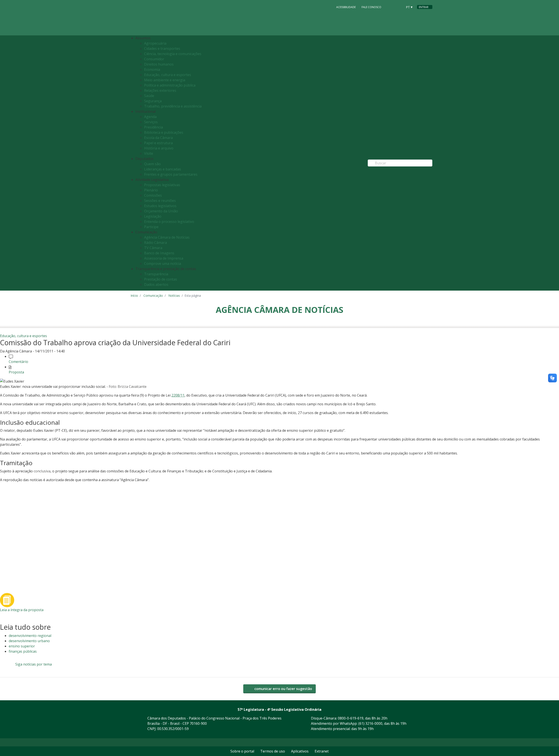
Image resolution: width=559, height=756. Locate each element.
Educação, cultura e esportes (167, 74)
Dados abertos (156, 284)
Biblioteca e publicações (163, 132)
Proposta (16, 372)
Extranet (322, 751)
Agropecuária (155, 43)
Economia (152, 69)
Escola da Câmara (158, 137)
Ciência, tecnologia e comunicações (172, 53)
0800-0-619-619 (350, 718)
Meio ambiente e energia (164, 80)
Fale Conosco (371, 7)
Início (134, 295)
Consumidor (154, 59)
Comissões (153, 195)
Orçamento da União (161, 211)
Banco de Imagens (159, 253)
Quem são (152, 163)
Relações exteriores (160, 90)
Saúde (149, 95)
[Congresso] (390, 6)
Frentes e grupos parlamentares (170, 174)
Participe (151, 226)
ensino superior (22, 646)
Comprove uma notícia (162, 263)
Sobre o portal (242, 751)
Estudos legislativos (160, 205)
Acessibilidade (346, 7)
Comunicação (153, 295)
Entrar (423, 7)
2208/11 (178, 395)
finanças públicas (23, 651)
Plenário (151, 190)
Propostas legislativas (162, 184)
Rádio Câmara (155, 242)
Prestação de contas (160, 279)
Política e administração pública (169, 85)
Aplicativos (300, 751)
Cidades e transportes (162, 48)
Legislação (152, 216)
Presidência (153, 127)
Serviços (151, 122)
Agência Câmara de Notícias (167, 237)
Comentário (18, 361)
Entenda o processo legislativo (169, 221)
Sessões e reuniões (160, 200)
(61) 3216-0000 (370, 723)
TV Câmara (153, 247)
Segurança (153, 101)
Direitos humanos (159, 64)
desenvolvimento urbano (29, 640)
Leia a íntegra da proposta (21, 609)
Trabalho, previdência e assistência (173, 106)
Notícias (174, 295)
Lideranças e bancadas (162, 169)
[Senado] (398, 6)
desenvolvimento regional (30, 635)
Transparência (156, 274)
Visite (148, 153)
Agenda (150, 116)
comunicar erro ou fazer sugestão (283, 688)
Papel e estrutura (158, 142)
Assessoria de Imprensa (163, 258)
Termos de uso (272, 751)
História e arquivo (158, 148)
